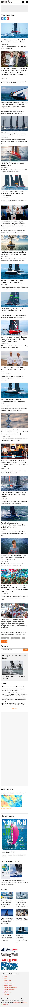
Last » (5, 641)
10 (23, 638)
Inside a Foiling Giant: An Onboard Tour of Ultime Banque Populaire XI (22, 903)
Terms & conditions (17, 1002)
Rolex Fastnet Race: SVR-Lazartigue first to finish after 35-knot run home (7, 920)
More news (14, 708)
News (3, 683)
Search (25, 649)
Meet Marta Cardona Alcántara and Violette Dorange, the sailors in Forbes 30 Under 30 (13, 704)
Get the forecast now (6, 808)
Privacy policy (24, 1002)
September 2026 (8, 852)
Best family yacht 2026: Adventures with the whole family (6, 903)
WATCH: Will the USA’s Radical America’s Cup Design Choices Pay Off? (21, 939)
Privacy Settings (4, 1004)
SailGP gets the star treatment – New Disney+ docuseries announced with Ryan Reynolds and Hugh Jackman (14, 699)
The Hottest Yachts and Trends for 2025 (22, 919)
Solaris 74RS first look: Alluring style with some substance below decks (7, 938)
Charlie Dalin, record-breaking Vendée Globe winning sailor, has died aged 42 (13, 689)
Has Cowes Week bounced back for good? (13, 686)
